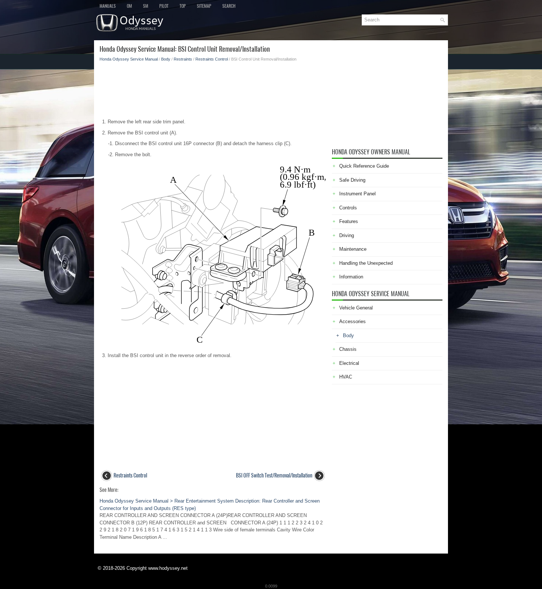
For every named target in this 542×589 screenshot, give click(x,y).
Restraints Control (211, 59)
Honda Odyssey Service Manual (129, 59)
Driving (346, 235)
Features (348, 221)
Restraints (183, 59)
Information (351, 277)
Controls (348, 207)
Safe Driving (352, 180)
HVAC (345, 377)
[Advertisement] (213, 88)
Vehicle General (356, 308)
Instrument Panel (357, 193)
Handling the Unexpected (366, 263)
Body (165, 59)
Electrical (349, 363)
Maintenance (352, 249)
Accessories (352, 321)
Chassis (348, 349)
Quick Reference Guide (364, 166)
